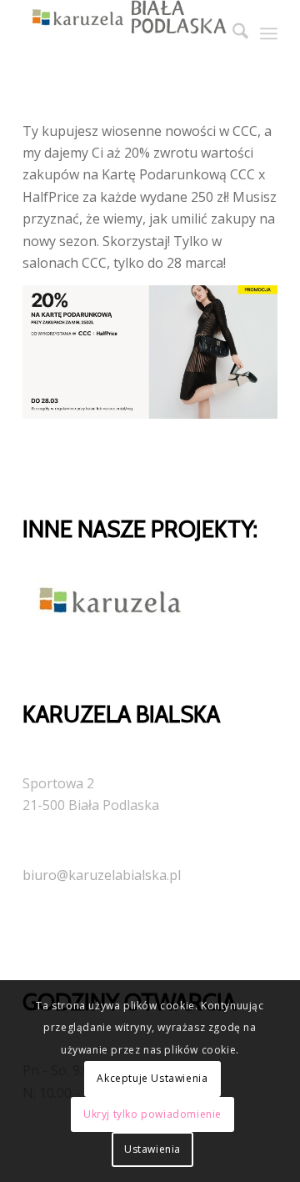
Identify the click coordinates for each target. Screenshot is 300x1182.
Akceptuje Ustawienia (152, 1078)
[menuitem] (232, 33)
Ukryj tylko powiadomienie (152, 1114)
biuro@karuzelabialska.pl (101, 875)
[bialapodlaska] (124, 33)
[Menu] (269, 33)
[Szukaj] (232, 33)
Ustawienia (152, 1149)
